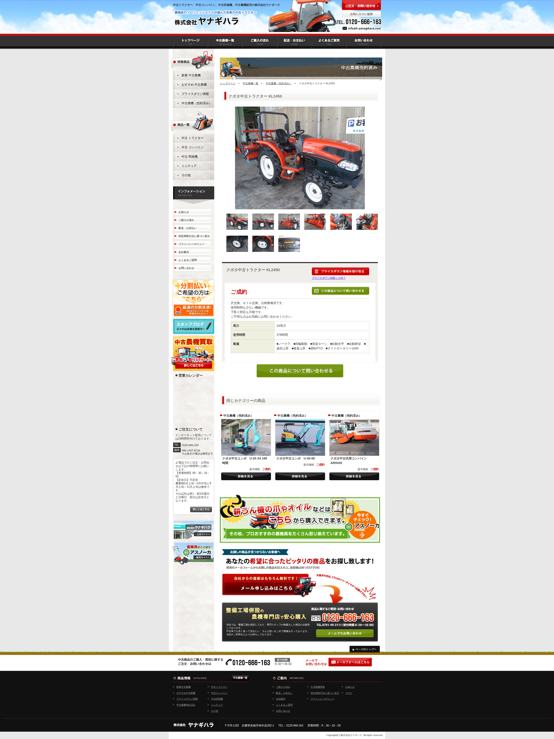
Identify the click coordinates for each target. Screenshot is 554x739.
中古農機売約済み (185, 705)
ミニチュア (189, 166)
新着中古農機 (183, 687)
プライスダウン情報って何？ (329, 278)
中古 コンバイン (193, 147)
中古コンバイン (219, 693)
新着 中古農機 (191, 75)
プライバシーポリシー (192, 244)
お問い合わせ (186, 268)
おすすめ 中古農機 (194, 84)
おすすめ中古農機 (185, 693)
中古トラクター (219, 687)
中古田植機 (217, 698)
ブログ (348, 693)
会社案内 (184, 252)
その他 (186, 175)
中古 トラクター (193, 138)
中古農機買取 (318, 687)
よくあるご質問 (188, 260)
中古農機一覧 (250, 83)
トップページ (227, 83)
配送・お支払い (188, 228)
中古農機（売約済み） (279, 83)
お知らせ (184, 212)
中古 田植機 (190, 156)
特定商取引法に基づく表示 (194, 236)
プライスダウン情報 (195, 94)
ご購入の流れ (186, 220)
